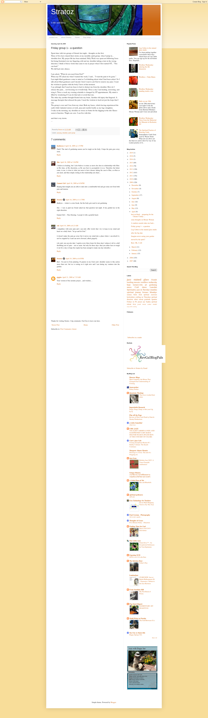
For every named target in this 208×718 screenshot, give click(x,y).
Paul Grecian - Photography (139, 515)
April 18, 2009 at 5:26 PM (69, 162)
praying (59, 133)
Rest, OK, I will (136, 243)
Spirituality (131, 289)
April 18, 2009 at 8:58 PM (75, 183)
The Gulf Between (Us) (147, 620)
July (133, 202)
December (135, 185)
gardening (153, 284)
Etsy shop (87, 37)
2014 (131, 166)
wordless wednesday (149, 282)
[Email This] (76, 129)
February (135, 250)
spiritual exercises (150, 294)
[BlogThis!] (79, 129)
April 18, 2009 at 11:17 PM (75, 199)
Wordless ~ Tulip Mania (147, 77)
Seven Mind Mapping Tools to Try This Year (146, 503)
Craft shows (141, 287)
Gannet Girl (61, 183)
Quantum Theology (136, 393)
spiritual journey (134, 292)
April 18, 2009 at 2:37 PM (74, 146)
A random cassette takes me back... (143, 223)
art (146, 284)
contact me (53, 37)
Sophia (148, 302)
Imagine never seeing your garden (142, 236)
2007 (131, 261)
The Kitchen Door (136, 561)
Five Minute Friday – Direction (139, 522)
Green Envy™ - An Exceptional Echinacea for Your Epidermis (146, 545)
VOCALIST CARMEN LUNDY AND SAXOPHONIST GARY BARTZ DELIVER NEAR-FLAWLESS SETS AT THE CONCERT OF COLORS (142, 434)
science (129, 294)
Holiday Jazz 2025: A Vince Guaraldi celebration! (146, 462)
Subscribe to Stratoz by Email (137, 368)
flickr (134, 304)
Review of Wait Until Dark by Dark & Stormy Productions (141, 418)
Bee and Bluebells (145, 482)
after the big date (137, 233)
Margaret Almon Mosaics (138, 450)
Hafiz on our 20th (145, 101)
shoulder (64, 133)
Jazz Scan (132, 458)
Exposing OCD (134, 555)
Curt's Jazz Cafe (135, 440)
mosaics (137, 282)
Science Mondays (149, 292)
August (134, 198)
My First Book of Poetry (145, 592)
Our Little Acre (135, 540)
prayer (140, 302)
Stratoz (62, 12)
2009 (131, 182)
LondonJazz (133, 575)
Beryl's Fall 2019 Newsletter (144, 529)
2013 (131, 169)
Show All (154, 638)
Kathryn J (60, 146)
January (134, 253)
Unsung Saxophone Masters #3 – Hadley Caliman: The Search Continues (140, 444)
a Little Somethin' (136, 423)
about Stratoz (66, 37)
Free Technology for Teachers (140, 500)
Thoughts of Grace (136, 520)
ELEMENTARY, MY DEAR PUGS (146, 607)
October (134, 192)
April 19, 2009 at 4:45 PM (75, 258)
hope (129, 284)
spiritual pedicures (136, 494)
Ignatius (154, 299)
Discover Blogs (134, 377)
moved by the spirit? (138, 239)
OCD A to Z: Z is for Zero (137, 557)
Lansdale (153, 287)
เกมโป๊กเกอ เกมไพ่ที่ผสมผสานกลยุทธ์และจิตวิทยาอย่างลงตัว (139, 476)
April (134, 211)
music (129, 287)
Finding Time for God (137, 526)
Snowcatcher (134, 387)
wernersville (138, 284)
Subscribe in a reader (134, 337)
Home (77, 37)
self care (132, 497)
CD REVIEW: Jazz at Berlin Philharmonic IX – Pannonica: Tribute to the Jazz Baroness (147, 580)
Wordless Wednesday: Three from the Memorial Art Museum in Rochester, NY (148, 121)
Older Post (115, 325)
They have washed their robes (147, 396)
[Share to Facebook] (83, 129)
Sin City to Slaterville (137, 632)
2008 (131, 258)
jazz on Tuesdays (143, 289)
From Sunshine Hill (136, 589)
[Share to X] (81, 129)
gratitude (147, 299)
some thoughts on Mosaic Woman (142, 220)
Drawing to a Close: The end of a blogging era (140, 453)
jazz (129, 279)
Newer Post (55, 325)
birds (135, 294)
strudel (155, 304)
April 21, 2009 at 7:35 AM (71, 277)
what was (132, 425)
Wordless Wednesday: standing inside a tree (146, 90)
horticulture (131, 297)
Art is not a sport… (135, 517)
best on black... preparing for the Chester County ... (142, 215)
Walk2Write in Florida (137, 618)
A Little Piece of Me (136, 480)
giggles (59, 277)
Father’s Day (143, 563)
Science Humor (134, 472)
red (58, 225)
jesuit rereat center (144, 304)
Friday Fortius (134, 389)
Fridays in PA (132, 302)
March (134, 247)
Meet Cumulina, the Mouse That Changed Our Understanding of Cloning (140, 381)
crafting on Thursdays (143, 297)
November (135, 188)
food (140, 294)
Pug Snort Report (135, 604)
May (133, 208)
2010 (131, 179)
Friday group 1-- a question (140, 226)
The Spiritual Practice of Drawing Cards (147, 131)
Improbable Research (137, 407)
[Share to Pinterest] (86, 129)
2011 (131, 176)
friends (154, 279)
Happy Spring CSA (135, 635)
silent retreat (138, 299)
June (133, 205)
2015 (131, 162)
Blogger (113, 702)
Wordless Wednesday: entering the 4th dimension (146, 67)
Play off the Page (135, 415)
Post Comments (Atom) (68, 329)
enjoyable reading (132, 306)
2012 (131, 172)
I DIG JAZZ (133, 428)
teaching (130, 282)
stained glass (141, 279)
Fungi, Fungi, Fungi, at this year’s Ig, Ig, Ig (141, 410)
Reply (59, 155)
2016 (131, 159)
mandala (153, 289)
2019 (131, 153)
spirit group (71, 133)
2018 (131, 156)
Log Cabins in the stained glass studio (147, 49)
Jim (58, 162)
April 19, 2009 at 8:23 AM (69, 225)
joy (144, 302)
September (135, 195)
